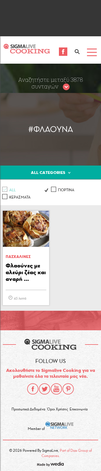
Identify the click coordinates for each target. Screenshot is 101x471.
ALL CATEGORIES (48, 172)
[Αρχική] (26, 52)
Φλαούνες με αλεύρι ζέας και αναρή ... (26, 272)
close (66, 87)
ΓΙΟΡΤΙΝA (66, 190)
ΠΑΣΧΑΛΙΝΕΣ (18, 256)
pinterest (68, 389)
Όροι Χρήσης (57, 409)
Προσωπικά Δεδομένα (28, 409)
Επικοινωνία (79, 409)
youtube (56, 389)
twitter (44, 389)
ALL (12, 190)
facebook (32, 389)
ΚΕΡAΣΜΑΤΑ (20, 197)
